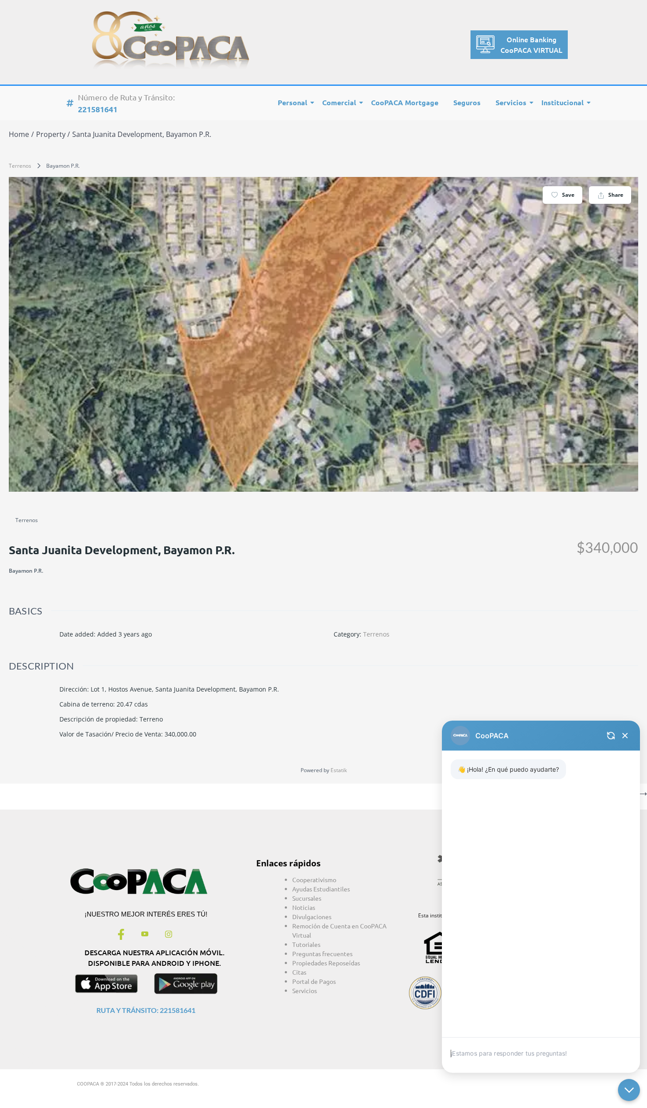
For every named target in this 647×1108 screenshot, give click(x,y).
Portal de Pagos (314, 981)
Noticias (303, 907)
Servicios (511, 102)
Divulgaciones (311, 916)
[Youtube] (145, 935)
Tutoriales (306, 944)
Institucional (562, 102)
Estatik (339, 770)
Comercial (339, 102)
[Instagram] (168, 935)
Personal (292, 102)
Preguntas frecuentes (322, 953)
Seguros (467, 102)
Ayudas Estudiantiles (321, 889)
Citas (299, 972)
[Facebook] (121, 935)
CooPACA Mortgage (404, 102)
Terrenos (20, 165)
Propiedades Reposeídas (326, 963)
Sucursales (306, 898)
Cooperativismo (314, 879)
